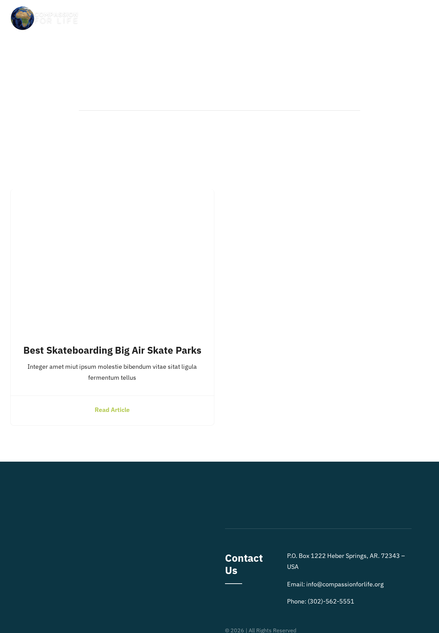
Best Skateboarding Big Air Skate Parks (112, 350)
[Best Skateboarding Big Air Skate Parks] (112, 194)
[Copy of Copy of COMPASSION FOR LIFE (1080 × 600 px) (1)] (45, 8)
